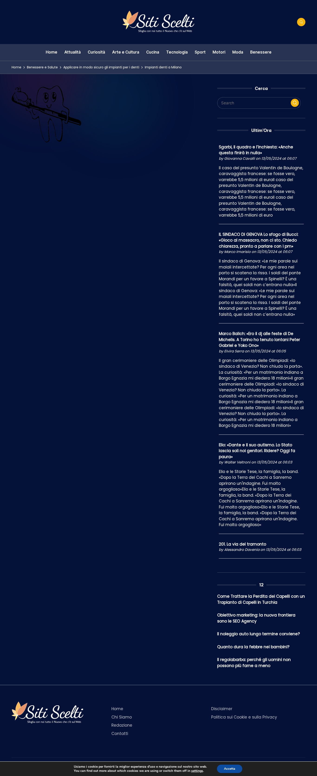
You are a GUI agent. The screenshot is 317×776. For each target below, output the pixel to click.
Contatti (119, 733)
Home (117, 709)
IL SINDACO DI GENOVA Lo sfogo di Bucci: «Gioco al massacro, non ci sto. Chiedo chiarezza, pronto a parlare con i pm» (258, 240)
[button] (295, 103)
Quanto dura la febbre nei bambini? (253, 647)
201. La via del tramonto (242, 544)
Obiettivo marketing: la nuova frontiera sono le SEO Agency (256, 618)
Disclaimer (221, 709)
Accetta (229, 768)
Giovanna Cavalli (239, 158)
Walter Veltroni (237, 462)
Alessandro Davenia (241, 549)
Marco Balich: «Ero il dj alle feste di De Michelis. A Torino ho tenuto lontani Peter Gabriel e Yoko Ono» (259, 339)
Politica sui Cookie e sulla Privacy (244, 717)
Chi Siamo (121, 717)
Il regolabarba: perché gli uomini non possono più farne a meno (254, 662)
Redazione (121, 725)
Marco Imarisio (237, 251)
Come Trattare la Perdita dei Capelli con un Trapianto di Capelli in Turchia (261, 599)
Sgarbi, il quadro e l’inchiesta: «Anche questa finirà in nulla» (256, 150)
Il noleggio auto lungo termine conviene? (258, 634)
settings (197, 771)
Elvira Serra (234, 351)
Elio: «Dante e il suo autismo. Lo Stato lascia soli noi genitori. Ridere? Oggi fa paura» (257, 451)
